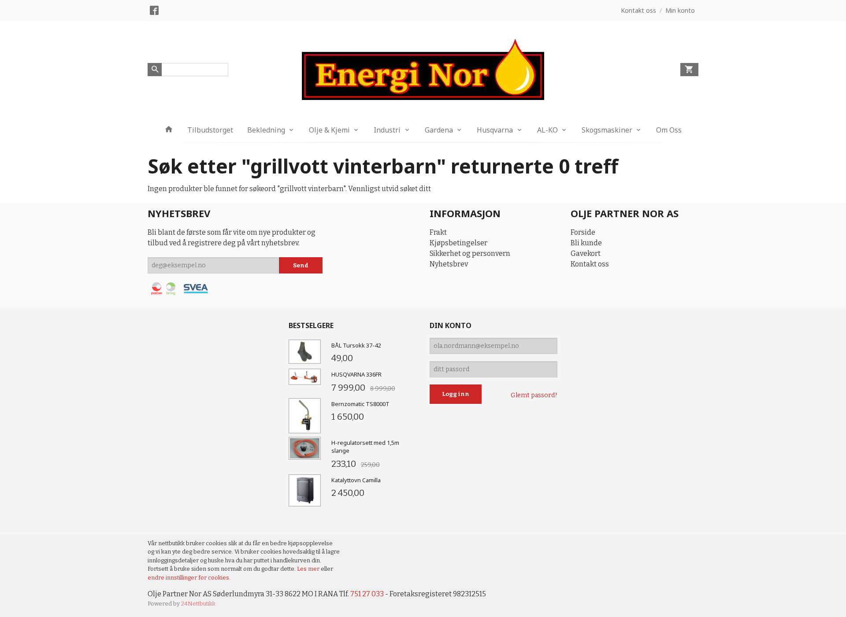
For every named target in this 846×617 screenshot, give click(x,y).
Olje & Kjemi (329, 130)
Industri (387, 130)
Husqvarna (495, 130)
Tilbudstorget (210, 130)
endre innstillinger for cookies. (189, 577)
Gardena (439, 130)
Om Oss (669, 130)
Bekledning (266, 130)
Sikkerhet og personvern (470, 253)
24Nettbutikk (198, 603)
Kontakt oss (590, 264)
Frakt (438, 232)
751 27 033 (367, 594)
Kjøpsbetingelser (458, 243)
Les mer (309, 568)
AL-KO (547, 130)
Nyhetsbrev (449, 264)
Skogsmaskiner (607, 130)
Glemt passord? (534, 395)
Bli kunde (586, 243)
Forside (583, 232)
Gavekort (586, 253)
